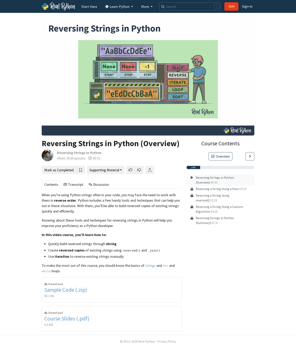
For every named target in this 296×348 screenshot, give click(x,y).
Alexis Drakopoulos (71, 158)
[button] (130, 170)
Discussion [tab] (101, 184)
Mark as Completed (59, 170)
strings (150, 265)
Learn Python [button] (119, 6)
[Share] (149, 170)
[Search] (162, 6)
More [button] (145, 6)
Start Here (89, 6)
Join (231, 6)
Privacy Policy (166, 341)
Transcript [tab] (75, 184)
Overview (223, 156)
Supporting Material (104, 170)
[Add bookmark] (80, 170)
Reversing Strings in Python (79, 152)
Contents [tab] (51, 184)
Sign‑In (247, 6)
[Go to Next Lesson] (249, 156)
